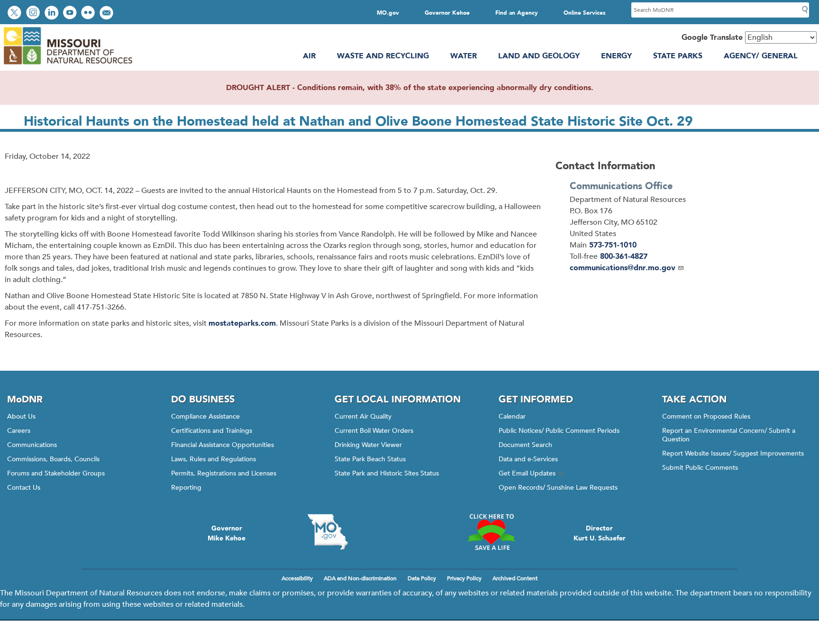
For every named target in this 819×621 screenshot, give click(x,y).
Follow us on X (16, 13)
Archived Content (514, 578)
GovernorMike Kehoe (227, 533)
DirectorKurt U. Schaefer (599, 533)
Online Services (585, 13)
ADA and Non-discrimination (360, 578)
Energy (616, 56)
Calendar (512, 416)
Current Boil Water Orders (374, 430)
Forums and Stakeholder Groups (56, 473)
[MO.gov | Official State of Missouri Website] (328, 532)
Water (463, 56)
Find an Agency (516, 13)
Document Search (525, 444)
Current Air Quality (363, 416)
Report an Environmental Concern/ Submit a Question (728, 435)
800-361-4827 (623, 256)
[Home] (67, 65)
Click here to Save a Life (491, 532)
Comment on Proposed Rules (706, 416)
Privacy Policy (464, 578)
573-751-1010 (613, 245)
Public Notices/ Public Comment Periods (559, 430)
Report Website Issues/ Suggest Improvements (733, 453)
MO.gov (388, 13)
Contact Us (23, 487)
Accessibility (297, 578)
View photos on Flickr (89, 13)
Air (309, 56)
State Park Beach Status (370, 459)
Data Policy (422, 578)
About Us (21, 416)
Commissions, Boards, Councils (53, 459)
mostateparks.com (242, 323)
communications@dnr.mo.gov (622, 268)
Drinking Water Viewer (368, 444)
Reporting (186, 487)
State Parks (677, 56)
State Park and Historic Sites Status (387, 473)
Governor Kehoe (447, 13)
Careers (18, 430)
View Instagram (34, 13)
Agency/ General (761, 56)
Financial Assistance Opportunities (222, 444)
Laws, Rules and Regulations (213, 459)
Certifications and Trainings (211, 430)
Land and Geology (539, 56)
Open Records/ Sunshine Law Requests (558, 487)
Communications (32, 444)
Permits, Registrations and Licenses (223, 473)
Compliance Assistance (205, 416)
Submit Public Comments (700, 467)
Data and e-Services (528, 459)
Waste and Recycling (383, 56)
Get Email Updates (527, 473)
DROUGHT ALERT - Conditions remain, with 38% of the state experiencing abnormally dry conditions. (409, 87)
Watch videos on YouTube (71, 13)
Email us (107, 13)
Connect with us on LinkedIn (53, 13)
